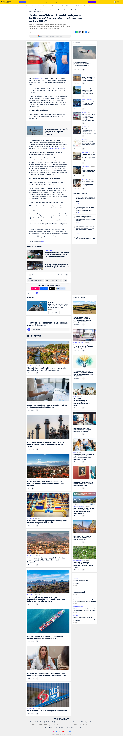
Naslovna (31, 9)
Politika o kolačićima (53, 727)
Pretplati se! (55, 312)
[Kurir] (40, 725)
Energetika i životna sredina (41, 9)
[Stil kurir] (54, 725)
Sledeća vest (61, 274)
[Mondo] (34, 725)
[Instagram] (53, 731)
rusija (65, 280)
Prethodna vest (36, 274)
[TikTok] (66, 731)
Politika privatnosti (75, 727)
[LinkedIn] (59, 731)
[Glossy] (58, 725)
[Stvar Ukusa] (88, 725)
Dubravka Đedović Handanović (58, 148)
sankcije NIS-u (39, 78)
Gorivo (47, 280)
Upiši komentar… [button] (36, 329)
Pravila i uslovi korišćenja (64, 727)
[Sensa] (75, 725)
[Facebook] (56, 731)
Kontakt (46, 727)
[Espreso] (45, 725)
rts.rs (42, 241)
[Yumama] (81, 725)
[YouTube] (63, 731)
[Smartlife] (69, 725)
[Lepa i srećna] (64, 725)
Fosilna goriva (53, 9)
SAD (61, 280)
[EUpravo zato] (6, 2)
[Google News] (70, 731)
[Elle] (50, 725)
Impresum (42, 727)
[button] (67, 32)
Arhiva (81, 727)
